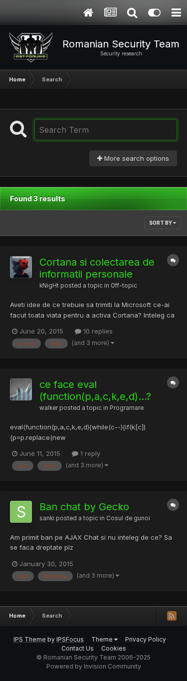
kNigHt (49, 285)
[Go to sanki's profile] (21, 512)
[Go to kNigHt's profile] (21, 267)
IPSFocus (70, 639)
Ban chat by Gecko (84, 507)
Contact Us (77, 648)
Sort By (161, 223)
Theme (102, 639)
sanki (46, 518)
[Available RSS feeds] (171, 615)
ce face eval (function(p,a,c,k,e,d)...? (95, 390)
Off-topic (124, 285)
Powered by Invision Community (93, 666)
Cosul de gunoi (128, 518)
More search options (135, 158)
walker (48, 407)
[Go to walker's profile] (21, 389)
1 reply (89, 453)
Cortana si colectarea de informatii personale (97, 268)
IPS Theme (29, 639)
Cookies (113, 648)
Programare (127, 407)
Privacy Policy (145, 639)
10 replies (97, 331)
